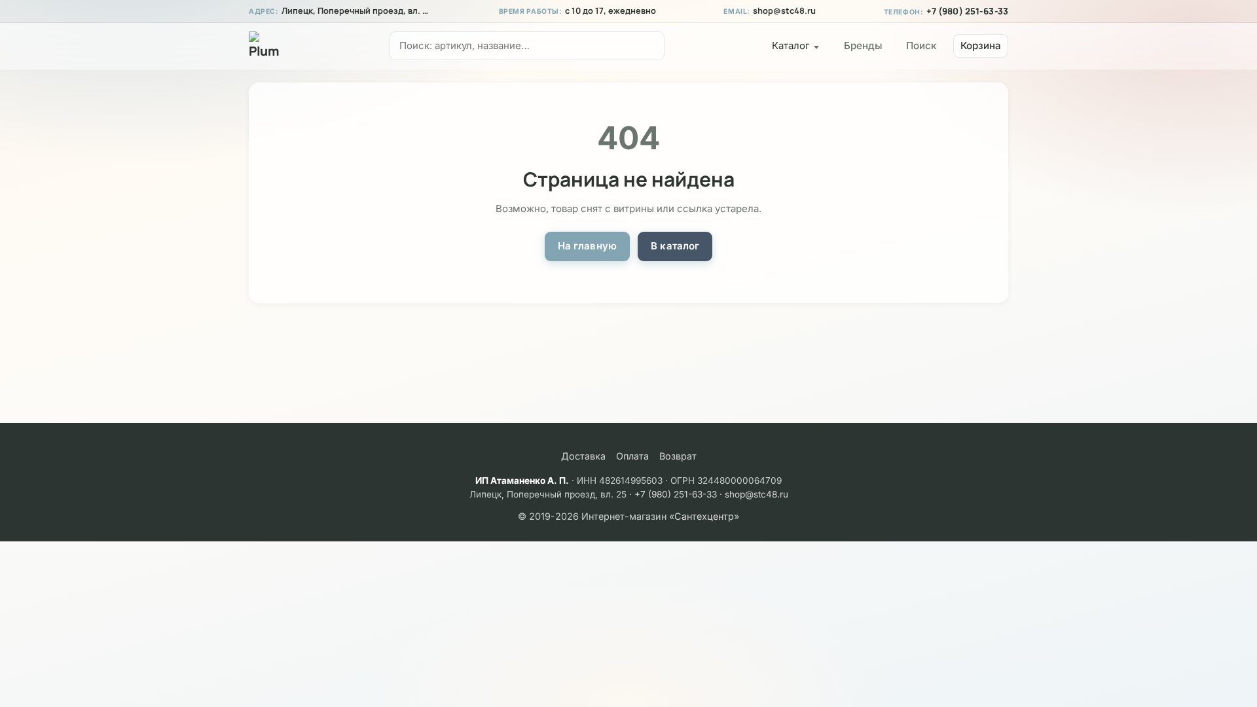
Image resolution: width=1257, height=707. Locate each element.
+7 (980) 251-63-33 (967, 11)
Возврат (678, 456)
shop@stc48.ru (784, 11)
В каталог (675, 246)
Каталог (791, 45)
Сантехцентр (704, 516)
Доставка (583, 456)
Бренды (863, 45)
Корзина (980, 45)
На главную (587, 246)
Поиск (921, 45)
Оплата (632, 456)
